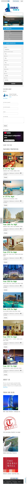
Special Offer (6, 69)
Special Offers (8, 481)
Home (4, 481)
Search (13, 83)
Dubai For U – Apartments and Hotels (12, 8)
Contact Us (15, 482)
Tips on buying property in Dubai (11, 432)
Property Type (8, 33)
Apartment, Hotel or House (8, 51)
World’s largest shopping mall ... (11, 474)
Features (7, 37)
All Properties (15, 481)
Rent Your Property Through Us (11, 411)
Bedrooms (6, 56)
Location (7, 35)
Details (6, 22)
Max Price (5, 77)
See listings (5, 98)
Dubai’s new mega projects (10, 453)
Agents (19, 481)
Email (10, 96)
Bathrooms (6, 60)
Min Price (5, 73)
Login (22, 1)
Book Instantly (16, 1)
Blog (11, 482)
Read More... (5, 387)
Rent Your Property (6, 482)
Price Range (7, 39)
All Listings (8, 31)
